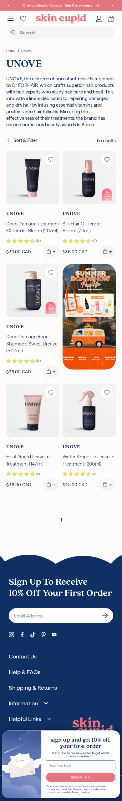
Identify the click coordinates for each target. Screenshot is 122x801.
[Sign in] (99, 19)
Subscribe (105, 615)
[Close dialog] (115, 735)
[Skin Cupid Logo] (61, 19)
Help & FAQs (24, 672)
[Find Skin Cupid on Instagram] (11, 634)
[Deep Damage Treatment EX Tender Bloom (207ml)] (32, 177)
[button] (22, 140)
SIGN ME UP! (80, 777)
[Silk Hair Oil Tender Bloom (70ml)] (89, 177)
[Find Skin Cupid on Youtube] (54, 634)
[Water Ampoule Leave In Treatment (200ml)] (89, 410)
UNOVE (26, 51)
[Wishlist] (23, 19)
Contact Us (23, 656)
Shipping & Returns (33, 688)
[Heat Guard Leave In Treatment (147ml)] (32, 410)
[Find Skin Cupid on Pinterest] (43, 634)
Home (11, 51)
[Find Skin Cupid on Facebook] (22, 634)
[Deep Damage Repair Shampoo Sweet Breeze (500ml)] (32, 290)
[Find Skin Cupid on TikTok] (33, 634)
